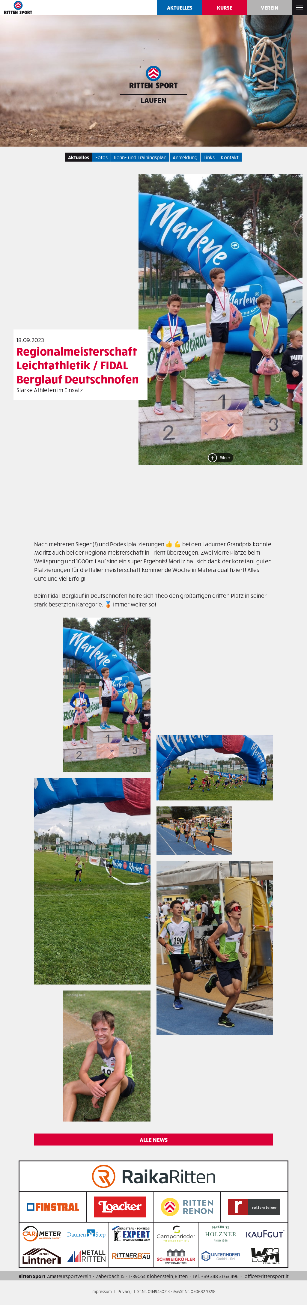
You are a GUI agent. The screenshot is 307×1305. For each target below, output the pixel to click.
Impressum (101, 1291)
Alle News (154, 1139)
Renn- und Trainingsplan (140, 157)
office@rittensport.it (267, 1276)
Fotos (101, 157)
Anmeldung (185, 157)
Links (209, 157)
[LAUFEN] (153, 78)
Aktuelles (179, 7)
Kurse (224, 7)
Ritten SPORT (18, 7)
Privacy (125, 1291)
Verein (269, 7)
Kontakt (230, 157)
